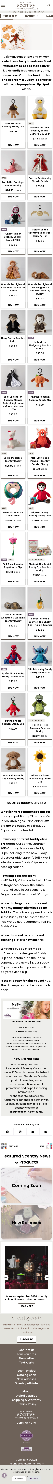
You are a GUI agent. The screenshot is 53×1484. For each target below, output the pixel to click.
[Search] (48, 5)
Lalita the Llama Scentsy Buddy (13, 459)
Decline (34, 1478)
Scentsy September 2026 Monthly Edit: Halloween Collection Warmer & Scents (26, 1298)
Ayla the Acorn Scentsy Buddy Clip (13, 125)
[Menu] (3, 5)
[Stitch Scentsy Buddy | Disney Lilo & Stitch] (40, 655)
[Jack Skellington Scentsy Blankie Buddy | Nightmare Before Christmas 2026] (13, 378)
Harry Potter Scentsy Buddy (13, 340)
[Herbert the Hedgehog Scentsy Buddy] (40, 323)
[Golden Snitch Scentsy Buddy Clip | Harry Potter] (40, 215)
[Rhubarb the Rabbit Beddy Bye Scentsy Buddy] (40, 545)
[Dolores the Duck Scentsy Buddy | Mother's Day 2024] (40, 109)
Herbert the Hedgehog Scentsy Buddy (40, 345)
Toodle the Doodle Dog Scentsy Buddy (13, 777)
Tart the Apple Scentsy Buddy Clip (13, 722)
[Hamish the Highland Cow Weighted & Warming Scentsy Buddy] (40, 270)
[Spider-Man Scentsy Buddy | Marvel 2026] (13, 655)
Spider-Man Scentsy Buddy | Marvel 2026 (13, 675)
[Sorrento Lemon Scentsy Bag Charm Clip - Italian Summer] (40, 600)
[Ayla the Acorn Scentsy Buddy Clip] (13, 109)
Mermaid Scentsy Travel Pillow (13, 514)
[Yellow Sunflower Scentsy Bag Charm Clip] (40, 761)
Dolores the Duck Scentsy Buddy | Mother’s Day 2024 (40, 130)
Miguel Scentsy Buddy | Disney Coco (40, 514)
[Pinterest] (20, 1132)
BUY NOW (13, 145)
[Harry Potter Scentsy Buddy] (13, 323)
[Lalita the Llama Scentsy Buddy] (13, 439)
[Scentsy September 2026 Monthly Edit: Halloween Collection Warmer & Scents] (26, 1268)
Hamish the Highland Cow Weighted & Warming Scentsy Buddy (40, 289)
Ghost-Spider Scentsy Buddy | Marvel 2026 (13, 237)
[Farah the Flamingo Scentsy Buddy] (13, 164)
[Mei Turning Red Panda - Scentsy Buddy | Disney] (40, 439)
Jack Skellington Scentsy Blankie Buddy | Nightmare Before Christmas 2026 (13, 403)
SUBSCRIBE (26, 1339)
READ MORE (27, 1307)
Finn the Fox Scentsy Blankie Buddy (40, 180)
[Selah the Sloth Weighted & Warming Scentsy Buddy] (13, 600)
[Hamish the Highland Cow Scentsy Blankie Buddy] (13, 270)
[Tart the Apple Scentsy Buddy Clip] (13, 706)
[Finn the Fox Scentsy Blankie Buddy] (40, 164)
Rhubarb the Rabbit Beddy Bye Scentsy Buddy (40, 567)
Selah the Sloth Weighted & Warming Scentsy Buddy (13, 617)
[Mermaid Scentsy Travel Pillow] (13, 494)
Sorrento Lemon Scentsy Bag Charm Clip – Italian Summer (40, 621)
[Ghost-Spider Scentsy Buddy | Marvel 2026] (13, 215)
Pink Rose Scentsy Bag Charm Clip (13, 566)
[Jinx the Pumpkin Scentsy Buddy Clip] (40, 378)
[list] (26, 12)
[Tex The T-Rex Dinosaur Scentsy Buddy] (40, 706)
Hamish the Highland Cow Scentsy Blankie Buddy (13, 287)
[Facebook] (7, 1132)
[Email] (33, 1132)
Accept (19, 1478)
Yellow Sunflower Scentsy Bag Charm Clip (40, 778)
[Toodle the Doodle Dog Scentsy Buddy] (13, 761)
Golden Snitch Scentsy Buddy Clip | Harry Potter (39, 232)
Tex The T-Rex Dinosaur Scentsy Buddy (40, 728)
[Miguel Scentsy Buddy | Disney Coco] (40, 494)
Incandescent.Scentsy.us (26, 1111)
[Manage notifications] (4, 1475)
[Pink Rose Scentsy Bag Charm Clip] (13, 545)
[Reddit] (46, 1132)
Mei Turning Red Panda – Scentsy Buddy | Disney (40, 461)
